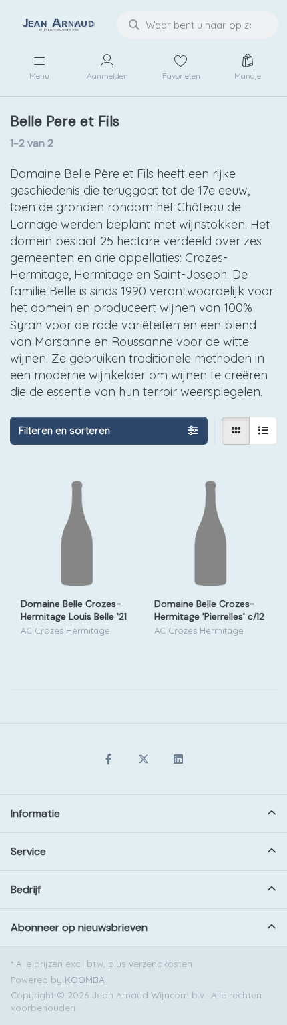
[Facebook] (109, 759)
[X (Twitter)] (143, 759)
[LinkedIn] (178, 759)
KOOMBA (85, 979)
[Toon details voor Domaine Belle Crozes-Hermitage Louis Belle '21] (77, 533)
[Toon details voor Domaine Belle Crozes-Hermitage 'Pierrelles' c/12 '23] (210, 533)
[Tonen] (236, 431)
